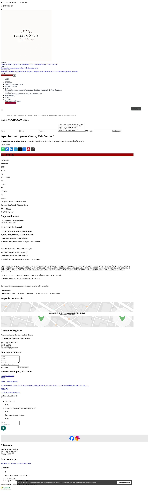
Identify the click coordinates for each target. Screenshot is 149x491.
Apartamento (16, 64)
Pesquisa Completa (33, 71)
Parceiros (58, 71)
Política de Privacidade (91, 482)
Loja (44, 64)
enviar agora (116, 131)
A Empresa (4, 71)
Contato (3, 73)
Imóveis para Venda (8, 463)
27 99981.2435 (11, 103)
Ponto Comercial (52, 64)
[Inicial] (26, 60)
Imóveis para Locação (23, 463)
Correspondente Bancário (69, 71)
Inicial (7, 79)
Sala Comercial (38, 64)
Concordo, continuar (124, 482)
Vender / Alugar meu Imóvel (17, 71)
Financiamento (44, 71)
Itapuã (8, 208)
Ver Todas (136, 109)
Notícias (52, 71)
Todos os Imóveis (6, 64)
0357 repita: (5, 367)
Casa (31, 64)
